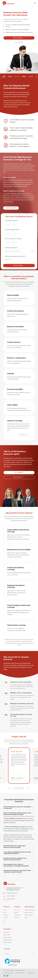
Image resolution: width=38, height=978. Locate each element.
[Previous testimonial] (9, 788)
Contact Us (20, 42)
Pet (4, 922)
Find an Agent (7, 934)
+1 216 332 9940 (10, 896)
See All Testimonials (19, 788)
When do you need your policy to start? (15, 256)
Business (6, 915)
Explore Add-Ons (23, 434)
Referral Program (29, 915)
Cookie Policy (31, 973)
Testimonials (17, 915)
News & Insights (7, 942)
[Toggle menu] (35, 3)
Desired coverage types (11, 247)
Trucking (6, 917)
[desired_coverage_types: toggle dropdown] (32, 251)
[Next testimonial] (28, 788)
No (14, 224)
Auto (5, 910)
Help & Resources (8, 939)
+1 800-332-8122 (10, 899)
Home (5, 912)
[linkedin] (4, 976)
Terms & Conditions (20, 973)
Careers (16, 912)
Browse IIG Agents (18, 477)
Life (4, 920)
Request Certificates (29, 910)
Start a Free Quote (18, 38)
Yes (8, 224)
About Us (16, 910)
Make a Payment (29, 912)
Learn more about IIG (11, 208)
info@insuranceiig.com (11, 893)
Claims (26, 917)
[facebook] (7, 976)
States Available (7, 937)
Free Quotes (6, 932)
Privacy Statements (8, 973)
